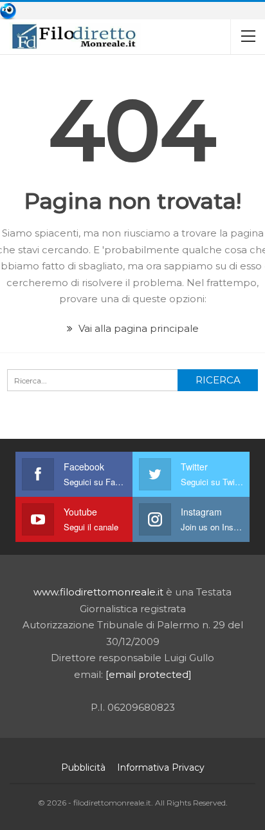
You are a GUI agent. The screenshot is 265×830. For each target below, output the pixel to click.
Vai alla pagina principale (137, 328)
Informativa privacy (161, 767)
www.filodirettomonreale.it (98, 592)
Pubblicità (83, 767)
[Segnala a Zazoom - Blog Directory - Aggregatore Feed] (8, 10)
